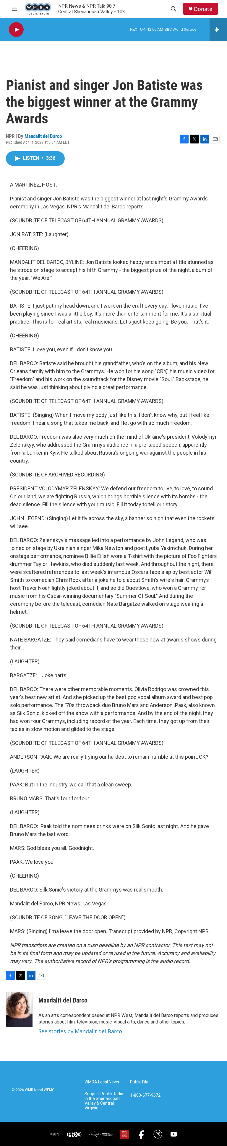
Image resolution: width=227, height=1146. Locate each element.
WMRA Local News (102, 1082)
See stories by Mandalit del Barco (80, 1031)
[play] (16, 29)
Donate (203, 9)
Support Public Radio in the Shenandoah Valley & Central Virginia (104, 1101)
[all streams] (218, 29)
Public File (139, 1082)
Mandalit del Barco (43, 136)
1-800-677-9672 (145, 1095)
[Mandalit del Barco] (19, 1009)
